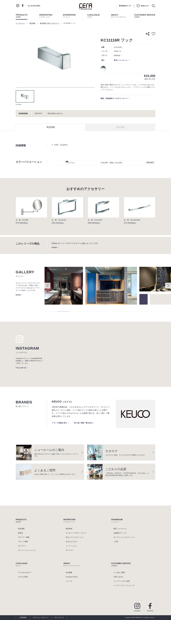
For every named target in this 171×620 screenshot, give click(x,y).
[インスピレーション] (46, 16)
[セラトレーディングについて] (118, 16)
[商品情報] (21, 16)
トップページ (20, 23)
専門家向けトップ (125, 6)
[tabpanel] (55, 58)
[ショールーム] (69, 16)
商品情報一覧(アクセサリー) (49, 23)
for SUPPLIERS (34, 6)
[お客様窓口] (145, 16)
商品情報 (32, 23)
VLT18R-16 (63, 145)
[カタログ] (93, 16)
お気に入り (142, 6)
